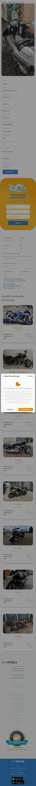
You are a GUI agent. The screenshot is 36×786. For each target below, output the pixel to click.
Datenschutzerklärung (22, 403)
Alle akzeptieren (26, 409)
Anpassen (10, 409)
